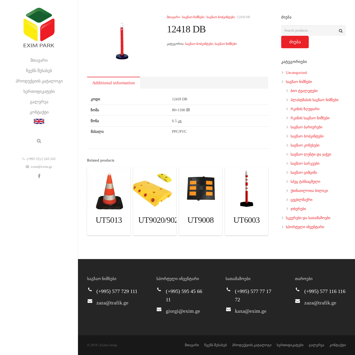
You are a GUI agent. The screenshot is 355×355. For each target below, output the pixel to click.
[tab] (113, 83)
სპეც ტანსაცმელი (305, 182)
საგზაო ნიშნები (193, 17)
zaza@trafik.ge (112, 302)
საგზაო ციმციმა (304, 173)
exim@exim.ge (41, 167)
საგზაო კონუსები (305, 145)
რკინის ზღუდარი (305, 109)
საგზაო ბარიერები (306, 127)
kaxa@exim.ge (250, 311)
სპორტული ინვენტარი (305, 227)
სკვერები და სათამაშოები (308, 218)
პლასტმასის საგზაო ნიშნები (314, 100)
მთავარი (173, 17)
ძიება (295, 41)
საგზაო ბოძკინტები (221, 17)
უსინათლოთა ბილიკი (309, 191)
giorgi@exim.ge (183, 311)
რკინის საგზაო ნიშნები (310, 118)
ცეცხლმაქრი (301, 200)
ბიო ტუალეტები (304, 91)
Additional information (113, 82)
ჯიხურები (298, 209)
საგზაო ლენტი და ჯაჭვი (311, 154)
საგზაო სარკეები (305, 163)
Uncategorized (296, 73)
